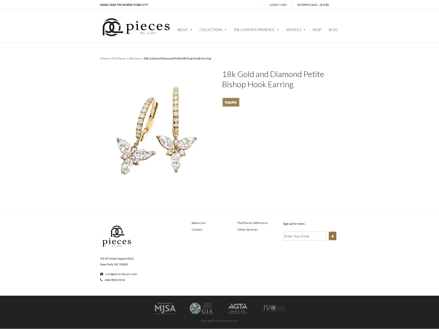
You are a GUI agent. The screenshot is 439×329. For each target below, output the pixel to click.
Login (273, 4)
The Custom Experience (254, 30)
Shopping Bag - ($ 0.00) (313, 4)
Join (283, 4)
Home (104, 58)
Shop (316, 30)
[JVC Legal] (274, 315)
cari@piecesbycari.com (121, 274)
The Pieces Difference (252, 223)
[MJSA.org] (165, 315)
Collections (210, 30)
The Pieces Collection (126, 58)
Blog (333, 30)
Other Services (247, 229)
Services (293, 30)
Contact (197, 229)
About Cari (199, 223)
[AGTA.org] (237, 315)
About (182, 30)
